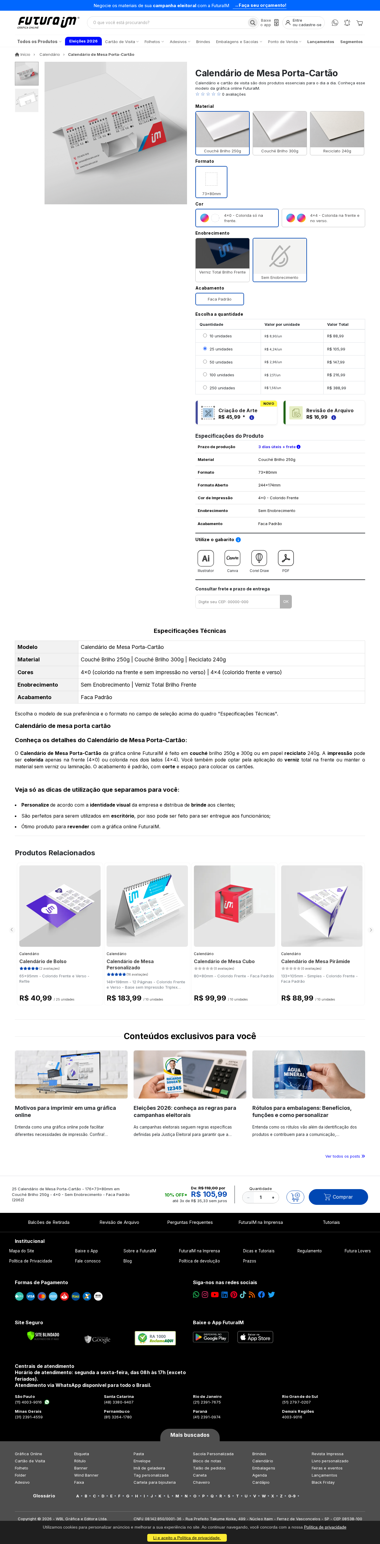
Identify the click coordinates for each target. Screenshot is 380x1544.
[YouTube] (215, 1294)
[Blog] (252, 1294)
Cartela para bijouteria (155, 1482)
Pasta (139, 1453)
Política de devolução (199, 1261)
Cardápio (261, 1482)
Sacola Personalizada (213, 1453)
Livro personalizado (330, 1460)
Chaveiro (201, 1482)
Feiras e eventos (327, 1468)
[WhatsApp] (335, 23)
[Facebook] (261, 1294)
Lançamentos (324, 1475)
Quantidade (260, 1188)
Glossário (44, 1496)
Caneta (200, 1475)
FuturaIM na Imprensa (260, 1222)
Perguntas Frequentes (190, 1222)
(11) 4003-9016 (28, 1402)
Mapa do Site (21, 1251)
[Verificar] (43, 1336)
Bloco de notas (207, 1460)
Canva (232, 570)
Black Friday (323, 1482)
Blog (128, 1261)
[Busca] (253, 22)
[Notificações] (347, 23)
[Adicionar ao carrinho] (295, 1197)
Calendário (29, 954)
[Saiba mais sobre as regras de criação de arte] (251, 417)
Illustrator (206, 570)
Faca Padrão (220, 299)
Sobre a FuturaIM (140, 1251)
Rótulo (80, 1460)
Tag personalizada (151, 1475)
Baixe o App (86, 1251)
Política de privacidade (325, 1527)
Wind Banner (86, 1475)
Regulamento (309, 1251)
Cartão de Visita (30, 1460)
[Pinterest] (233, 1294)
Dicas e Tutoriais (259, 1251)
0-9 (292, 1496)
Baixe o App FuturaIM (218, 1322)
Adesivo (22, 1482)
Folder (20, 1475)
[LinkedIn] (224, 1294)
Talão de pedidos (209, 1468)
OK (286, 601)
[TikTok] (243, 1294)
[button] (280, 94)
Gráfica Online (28, 1453)
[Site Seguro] (98, 1338)
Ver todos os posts (343, 1156)
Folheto (21, 1468)
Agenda (259, 1475)
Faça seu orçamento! (262, 5)
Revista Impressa (327, 1453)
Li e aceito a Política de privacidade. (187, 1537)
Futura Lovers (358, 1251)
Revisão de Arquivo (119, 1222)
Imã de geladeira (149, 1468)
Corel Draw (259, 570)
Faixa (79, 1482)
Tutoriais (331, 1222)
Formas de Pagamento (41, 1282)
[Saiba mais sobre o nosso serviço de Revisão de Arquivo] (333, 417)
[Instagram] (205, 1294)
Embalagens (263, 1468)
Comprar (343, 1197)
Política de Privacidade (31, 1261)
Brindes (259, 1453)
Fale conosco (88, 1261)
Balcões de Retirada (48, 1222)
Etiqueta (81, 1453)
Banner (81, 1468)
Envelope (142, 1460)
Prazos (249, 1261)
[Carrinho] (359, 22)
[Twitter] (271, 1294)
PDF (285, 570)
